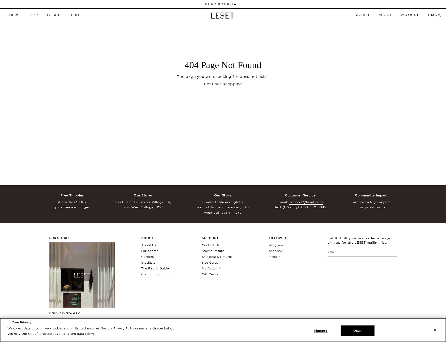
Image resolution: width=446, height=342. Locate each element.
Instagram (275, 245)
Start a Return (213, 251)
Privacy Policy (123, 328)
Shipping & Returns (217, 257)
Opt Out (27, 333)
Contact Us (211, 245)
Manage (321, 330)
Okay (357, 330)
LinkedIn (273, 257)
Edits (76, 15)
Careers (147, 257)
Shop (32, 15)
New (13, 15)
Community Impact (156, 274)
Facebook (274, 251)
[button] (362, 15)
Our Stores (149, 251)
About (385, 15)
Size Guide (210, 262)
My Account (211, 268)
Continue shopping (223, 84)
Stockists (148, 262)
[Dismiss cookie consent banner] (435, 330)
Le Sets (54, 15)
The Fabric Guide (155, 268)
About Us (148, 245)
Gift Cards (210, 274)
